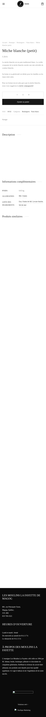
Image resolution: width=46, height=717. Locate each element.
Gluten (24, 196)
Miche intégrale (7, 426)
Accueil (4, 42)
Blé (20, 196)
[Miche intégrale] (12, 415)
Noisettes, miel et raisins (10, 400)
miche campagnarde (26, 86)
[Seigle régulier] (34, 313)
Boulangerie (20, 42)
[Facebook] (10, 119)
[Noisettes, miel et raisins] (12, 313)
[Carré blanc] (34, 493)
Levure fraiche (38, 201)
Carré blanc (28, 581)
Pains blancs (30, 42)
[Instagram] (26, 701)
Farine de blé (27, 201)
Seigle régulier (29, 400)
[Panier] (42, 4)
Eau (20, 201)
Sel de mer (22, 205)
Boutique (12, 42)
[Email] (14, 119)
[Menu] (3, 4)
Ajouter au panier (23, 102)
